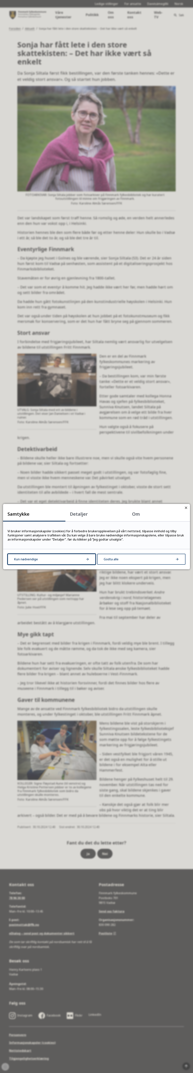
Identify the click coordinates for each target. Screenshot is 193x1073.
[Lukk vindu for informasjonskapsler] (186, 508)
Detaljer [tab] (79, 514)
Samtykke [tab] (18, 514)
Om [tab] (136, 514)
